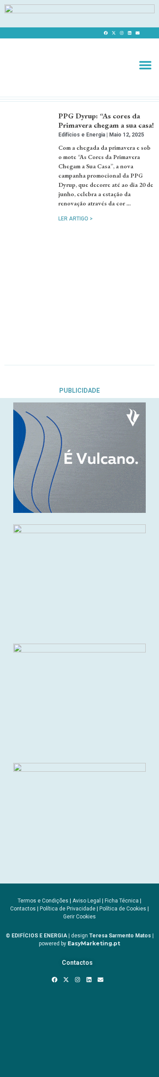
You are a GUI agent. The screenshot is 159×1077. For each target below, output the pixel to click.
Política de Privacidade (67, 909)
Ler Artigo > (75, 219)
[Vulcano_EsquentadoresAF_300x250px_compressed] (79, 510)
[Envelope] (137, 33)
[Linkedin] (129, 33)
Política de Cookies (122, 909)
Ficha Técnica (122, 901)
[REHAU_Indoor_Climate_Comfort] (79, 530)
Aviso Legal (86, 901)
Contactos (23, 909)
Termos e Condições (43, 901)
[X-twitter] (113, 33)
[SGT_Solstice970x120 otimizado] (79, 10)
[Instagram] (121, 33)
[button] (145, 65)
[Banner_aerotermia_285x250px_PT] (79, 769)
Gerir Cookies (79, 917)
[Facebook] (106, 33)
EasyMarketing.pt (93, 943)
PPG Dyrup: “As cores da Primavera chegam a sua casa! (106, 120)
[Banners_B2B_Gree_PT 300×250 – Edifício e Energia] (79, 649)
